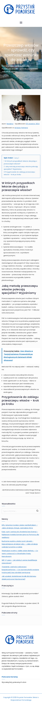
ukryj (16, 158)
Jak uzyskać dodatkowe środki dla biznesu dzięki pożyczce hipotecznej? (19, 577)
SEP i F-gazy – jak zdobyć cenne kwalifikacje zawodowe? (19, 561)
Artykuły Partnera (21, 128)
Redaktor (10, 124)
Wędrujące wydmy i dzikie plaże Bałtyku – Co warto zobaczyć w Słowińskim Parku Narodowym (20, 554)
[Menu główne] (21, 23)
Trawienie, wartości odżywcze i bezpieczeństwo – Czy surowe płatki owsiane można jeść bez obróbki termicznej (20, 570)
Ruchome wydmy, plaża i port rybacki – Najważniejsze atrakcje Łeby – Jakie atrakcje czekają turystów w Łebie (20, 544)
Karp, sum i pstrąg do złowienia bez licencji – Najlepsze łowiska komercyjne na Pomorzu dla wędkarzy (20, 535)
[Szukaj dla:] (21, 511)
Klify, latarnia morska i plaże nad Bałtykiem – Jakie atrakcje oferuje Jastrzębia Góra (20, 526)
